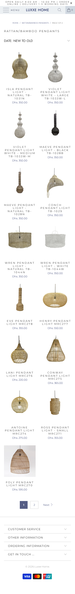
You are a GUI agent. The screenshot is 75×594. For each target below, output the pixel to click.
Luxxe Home (37, 10)
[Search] (61, 10)
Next (46, 504)
